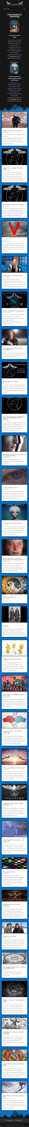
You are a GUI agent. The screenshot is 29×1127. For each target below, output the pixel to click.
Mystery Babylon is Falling (10, 381)
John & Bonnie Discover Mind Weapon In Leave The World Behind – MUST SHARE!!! (14, 418)
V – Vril (5, 240)
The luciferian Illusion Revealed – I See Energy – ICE (13, 840)
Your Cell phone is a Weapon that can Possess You (13, 695)
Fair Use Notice (9, 1120)
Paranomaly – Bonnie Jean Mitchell (12, 275)
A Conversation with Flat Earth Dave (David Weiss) (13, 348)
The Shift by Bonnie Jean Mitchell (12, 523)
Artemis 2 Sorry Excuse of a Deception (13, 204)
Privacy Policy (18, 1120)
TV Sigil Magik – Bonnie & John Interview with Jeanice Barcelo (14, 967)
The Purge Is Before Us (9, 597)
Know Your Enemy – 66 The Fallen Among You (12, 731)
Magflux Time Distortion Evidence (12, 659)
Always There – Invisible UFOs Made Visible (13, 168)
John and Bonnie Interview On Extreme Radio (14, 1064)
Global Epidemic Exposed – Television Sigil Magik (13, 1032)
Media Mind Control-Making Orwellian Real (13, 1096)
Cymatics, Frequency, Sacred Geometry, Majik (14, 1000)
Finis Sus (5, 625)
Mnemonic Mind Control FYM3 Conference (11, 905)
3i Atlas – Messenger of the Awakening (13, 311)
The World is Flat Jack (9, 872)
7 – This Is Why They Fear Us (11, 487)
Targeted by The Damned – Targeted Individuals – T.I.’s (13, 803)
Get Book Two (14, 99)
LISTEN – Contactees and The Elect (12, 131)
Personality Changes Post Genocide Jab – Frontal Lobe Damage (14, 455)
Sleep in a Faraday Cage (9, 936)
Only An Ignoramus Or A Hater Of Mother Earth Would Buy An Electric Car (14, 559)
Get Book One (14, 56)
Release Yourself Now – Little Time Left (14, 768)
